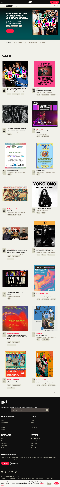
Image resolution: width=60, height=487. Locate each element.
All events (8, 42)
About (2, 438)
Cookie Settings (49, 478)
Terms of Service (21, 478)
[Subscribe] (47, 410)
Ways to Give (34, 443)
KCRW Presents (18, 42)
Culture (3, 427)
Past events (42, 42)
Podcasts (33, 425)
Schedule (56, 6)
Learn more (10, 31)
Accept (56, 483)
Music (8, 26)
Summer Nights (14, 26)
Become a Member (35, 438)
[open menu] (2, 2)
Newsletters (4, 445)
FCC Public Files (39, 478)
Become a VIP (34, 440)
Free (21, 26)
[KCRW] (4, 403)
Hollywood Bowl (33, 42)
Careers (3, 440)
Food (2, 425)
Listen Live (7, 2)
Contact (3, 448)
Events (3, 429)
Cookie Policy (30, 478)
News (2, 420)
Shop (32, 445)
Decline (49, 483)
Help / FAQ (4, 443)
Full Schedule (34, 427)
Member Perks (34, 448)
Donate (55, 2)
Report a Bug (4, 478)
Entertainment (4, 422)
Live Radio (33, 420)
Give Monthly (14, 463)
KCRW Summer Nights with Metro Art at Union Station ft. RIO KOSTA (16, 16)
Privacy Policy (11, 478)
